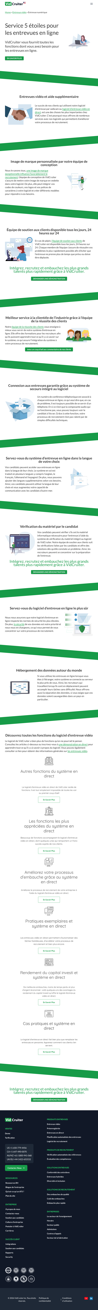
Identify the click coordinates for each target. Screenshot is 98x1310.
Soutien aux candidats (14, 1218)
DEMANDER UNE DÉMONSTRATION (49, 278)
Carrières (9, 1230)
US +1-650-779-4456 (17, 1147)
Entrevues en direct (55, 1133)
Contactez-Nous (15, 1168)
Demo (7, 1133)
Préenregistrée (53, 1128)
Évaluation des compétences (59, 1159)
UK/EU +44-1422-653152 (19, 1159)
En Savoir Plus (49, 800)
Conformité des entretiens (58, 1172)
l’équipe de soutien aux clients (67, 240)
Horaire (50, 1220)
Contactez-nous (12, 1213)
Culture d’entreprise (14, 1222)
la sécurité (19, 624)
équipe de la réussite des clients (28, 326)
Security (9, 1257)
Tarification (10, 1138)
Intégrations (10, 1244)
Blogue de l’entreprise (14, 1187)
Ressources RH (11, 1183)
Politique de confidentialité (45, 1299)
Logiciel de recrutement (57, 1141)
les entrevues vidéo (77, 751)
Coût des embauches (56, 1198)
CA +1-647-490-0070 (17, 1151)
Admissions (52, 1229)
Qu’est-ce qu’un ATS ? (14, 1191)
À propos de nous (12, 1209)
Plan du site (10, 1196)
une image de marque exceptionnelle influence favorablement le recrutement (26, 174)
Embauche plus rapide (56, 1203)
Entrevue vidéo (19, 12)
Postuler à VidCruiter (14, 1226)
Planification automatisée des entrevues (64, 1137)
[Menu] (91, 3)
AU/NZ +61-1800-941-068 (19, 1155)
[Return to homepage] (16, 4)
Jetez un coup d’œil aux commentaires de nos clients (49, 349)
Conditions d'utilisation (67, 1299)
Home (8, 12)
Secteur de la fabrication (57, 1238)
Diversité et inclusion (56, 1181)
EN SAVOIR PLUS (14, 58)
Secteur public (53, 1225)
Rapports (9, 1252)
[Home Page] (14, 1121)
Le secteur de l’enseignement (59, 1216)
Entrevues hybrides (55, 1177)
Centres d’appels (54, 1233)
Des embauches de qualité (58, 1194)
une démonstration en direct (73, 744)
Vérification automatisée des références (64, 1155)
